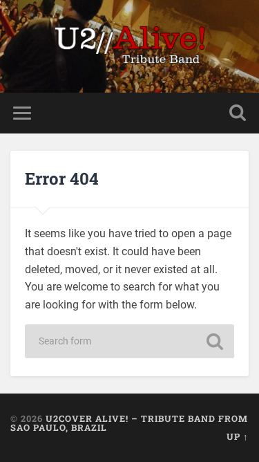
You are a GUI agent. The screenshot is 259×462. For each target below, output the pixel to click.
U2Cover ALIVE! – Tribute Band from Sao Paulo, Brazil (129, 423)
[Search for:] (130, 341)
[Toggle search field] (237, 113)
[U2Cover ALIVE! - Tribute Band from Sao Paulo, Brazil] (130, 46)
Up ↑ (238, 436)
